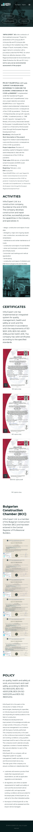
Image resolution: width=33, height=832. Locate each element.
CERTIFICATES (9, 21)
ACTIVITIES (8, 16)
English (24, 4)
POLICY (24, 21)
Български (18, 4)
